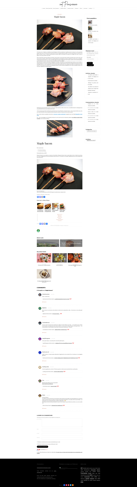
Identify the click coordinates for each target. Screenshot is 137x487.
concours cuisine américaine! (60, 114)
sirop (96, 478)
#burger (60, 216)
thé (88, 480)
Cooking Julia (45, 366)
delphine (44, 307)
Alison (43, 395)
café (82, 469)
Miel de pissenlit (59, 265)
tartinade (82, 480)
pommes (87, 476)
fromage (84, 473)
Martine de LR (45, 352)
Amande (84, 468)
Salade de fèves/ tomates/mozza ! (61, 329)
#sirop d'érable (59, 219)
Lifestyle (90, 8)
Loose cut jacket (54, 386)
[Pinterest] (68, 485)
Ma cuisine (85, 8)
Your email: (89, 57)
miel (99, 473)
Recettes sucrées (70, 8)
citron (98, 469)
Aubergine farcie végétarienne (57, 405)
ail (81, 468)
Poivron (82, 476)
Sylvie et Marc (91, 111)
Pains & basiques (56, 8)
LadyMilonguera (46, 338)
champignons (87, 469)
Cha (43, 380)
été (82, 482)
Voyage (94, 480)
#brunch (60, 215)
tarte (99, 478)
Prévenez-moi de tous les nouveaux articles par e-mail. (48, 444)
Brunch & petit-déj (49, 8)
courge (86, 471)
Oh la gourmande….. (56, 313)
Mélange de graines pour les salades (93, 32)
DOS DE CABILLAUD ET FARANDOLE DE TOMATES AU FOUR (66, 357)
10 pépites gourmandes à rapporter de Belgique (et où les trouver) (93, 41)
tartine (85, 480)
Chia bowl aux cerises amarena (44, 265)
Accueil (44, 8)
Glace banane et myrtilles (92, 25)
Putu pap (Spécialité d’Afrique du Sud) (75, 266)
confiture (82, 471)
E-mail (38, 433)
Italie (96, 473)
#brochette (59, 214)
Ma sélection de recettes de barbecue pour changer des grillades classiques (93, 88)
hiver (93, 473)
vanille (91, 480)
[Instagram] (66, 485)
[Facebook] (64, 485)
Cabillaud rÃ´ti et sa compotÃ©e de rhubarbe (63, 343)
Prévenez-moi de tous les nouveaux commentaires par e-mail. (49, 441)
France (98, 471)
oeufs (88, 475)
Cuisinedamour (46, 322)
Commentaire (39, 419)
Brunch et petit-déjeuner (55, 225)
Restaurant (83, 478)
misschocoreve (45, 294)
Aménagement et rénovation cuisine (44, 467)
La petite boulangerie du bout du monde (62, 298)
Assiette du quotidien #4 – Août (93, 93)
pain (91, 475)
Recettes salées (63, 8)
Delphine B (90, 103)
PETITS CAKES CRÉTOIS (58, 371)
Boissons (76, 8)
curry (90, 471)
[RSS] (73, 485)
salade (87, 478)
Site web (38, 437)
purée (92, 476)
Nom (38, 429)
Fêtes (81, 8)
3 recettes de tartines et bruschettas (47, 244)
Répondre (44, 316)
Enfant (94, 471)
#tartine (60, 220)
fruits (89, 473)
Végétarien (98, 480)
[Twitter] (70, 485)
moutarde (83, 475)
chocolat (93, 469)
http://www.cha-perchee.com (47, 383)
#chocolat (59, 217)
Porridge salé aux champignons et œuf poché (44, 281)
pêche (99, 476)
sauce (92, 478)
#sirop (59, 218)
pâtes (95, 476)
